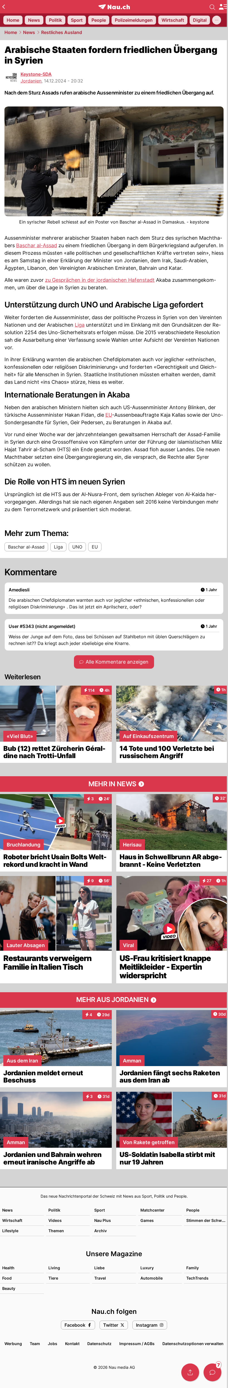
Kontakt (72, 1343)
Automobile (151, 1278)
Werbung (13, 1343)
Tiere (53, 1278)
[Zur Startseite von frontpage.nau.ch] (114, 6)
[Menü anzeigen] (223, 7)
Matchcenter (152, 1210)
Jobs (52, 1343)
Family (192, 1267)
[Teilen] (190, 1372)
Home (10, 32)
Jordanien (31, 81)
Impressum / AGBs (137, 1343)
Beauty (8, 1288)
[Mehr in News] (114, 784)
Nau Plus (102, 1220)
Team (35, 1343)
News (29, 32)
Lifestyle (10, 1230)
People (192, 1210)
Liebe (99, 1267)
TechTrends (197, 1278)
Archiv (100, 1230)
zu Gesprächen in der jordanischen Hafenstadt (100, 280)
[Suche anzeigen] (212, 6)
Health (8, 1267)
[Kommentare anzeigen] (212, 1372)
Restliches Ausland (61, 32)
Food (7, 1278)
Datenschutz (99, 1343)
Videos (55, 1220)
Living (54, 1267)
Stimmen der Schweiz (206, 1220)
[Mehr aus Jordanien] (114, 1000)
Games (147, 1220)
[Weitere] (216, 20)
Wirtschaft (12, 1220)
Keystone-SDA (36, 74)
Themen (56, 1230)
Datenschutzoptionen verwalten (193, 1343)
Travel (100, 1278)
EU (108, 415)
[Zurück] (3, 6)
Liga (80, 325)
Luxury (147, 1267)
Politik (54, 1210)
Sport (99, 1210)
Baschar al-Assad (36, 245)
